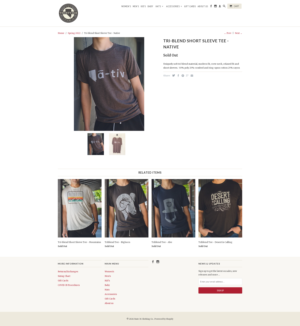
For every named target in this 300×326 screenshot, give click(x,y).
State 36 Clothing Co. (143, 319)
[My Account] (220, 7)
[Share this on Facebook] (177, 75)
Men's (136, 6)
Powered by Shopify (163, 319)
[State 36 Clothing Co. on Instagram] (215, 7)
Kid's (143, 6)
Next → (238, 33)
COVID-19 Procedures (69, 285)
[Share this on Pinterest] (182, 75)
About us (203, 6)
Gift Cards (190, 6)
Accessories (174, 6)
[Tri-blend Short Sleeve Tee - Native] (109, 84)
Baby (150, 6)
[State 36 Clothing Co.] (69, 13)
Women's (126, 6)
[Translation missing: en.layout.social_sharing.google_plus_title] (187, 75)
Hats (159, 6)
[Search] (224, 7)
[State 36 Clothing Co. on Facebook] (211, 7)
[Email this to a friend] (191, 75)
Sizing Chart (64, 276)
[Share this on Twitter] (173, 75)
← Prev (227, 33)
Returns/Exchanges (68, 271)
